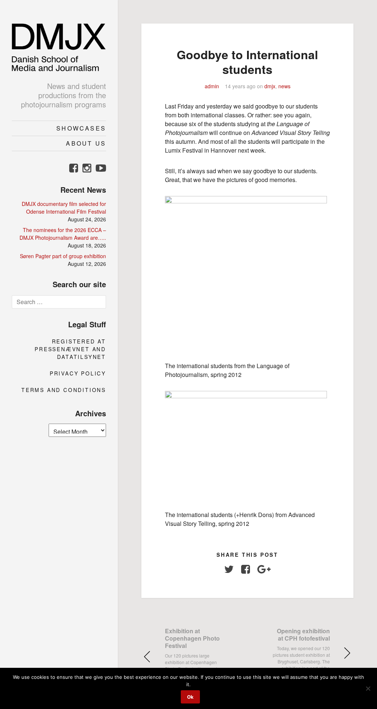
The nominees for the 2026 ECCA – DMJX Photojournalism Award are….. (63, 233)
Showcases (81, 128)
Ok (190, 697)
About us (86, 143)
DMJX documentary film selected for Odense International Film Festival (64, 207)
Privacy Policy (78, 373)
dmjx (269, 86)
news (284, 86)
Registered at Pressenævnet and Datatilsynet (70, 349)
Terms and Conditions (63, 389)
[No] (367, 688)
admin (212, 86)
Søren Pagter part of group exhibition (63, 256)
